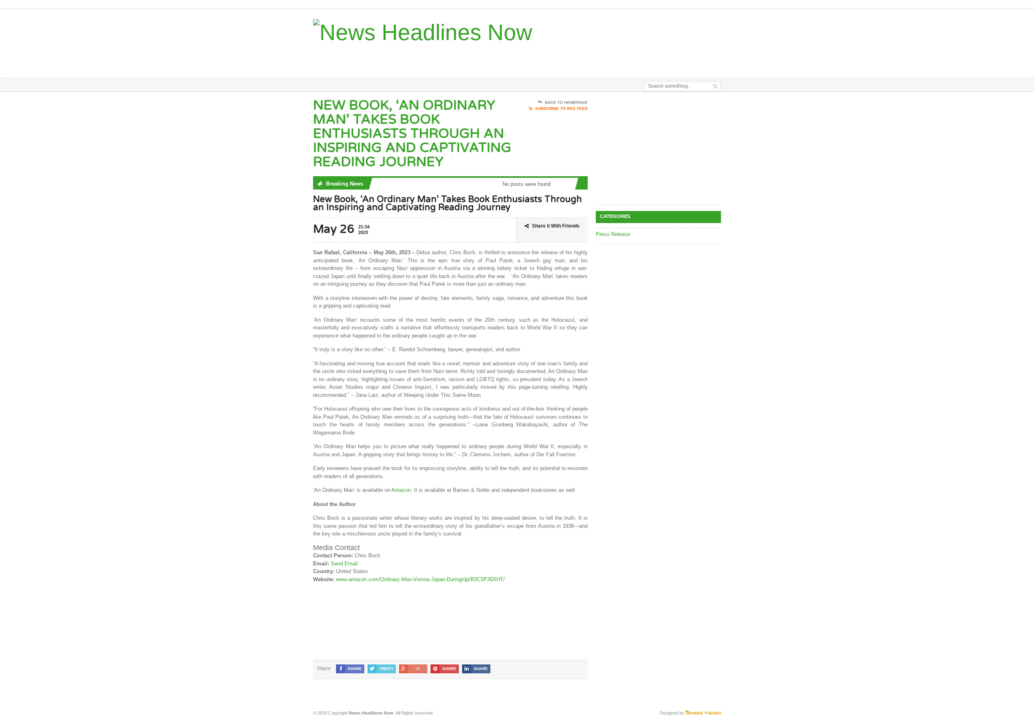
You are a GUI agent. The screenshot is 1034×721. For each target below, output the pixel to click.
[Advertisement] (626, 58)
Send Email (344, 564)
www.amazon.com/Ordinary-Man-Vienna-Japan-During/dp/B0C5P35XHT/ (420, 579)
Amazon (401, 490)
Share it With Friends (556, 226)
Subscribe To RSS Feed (561, 108)
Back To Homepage (566, 102)
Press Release (613, 234)
